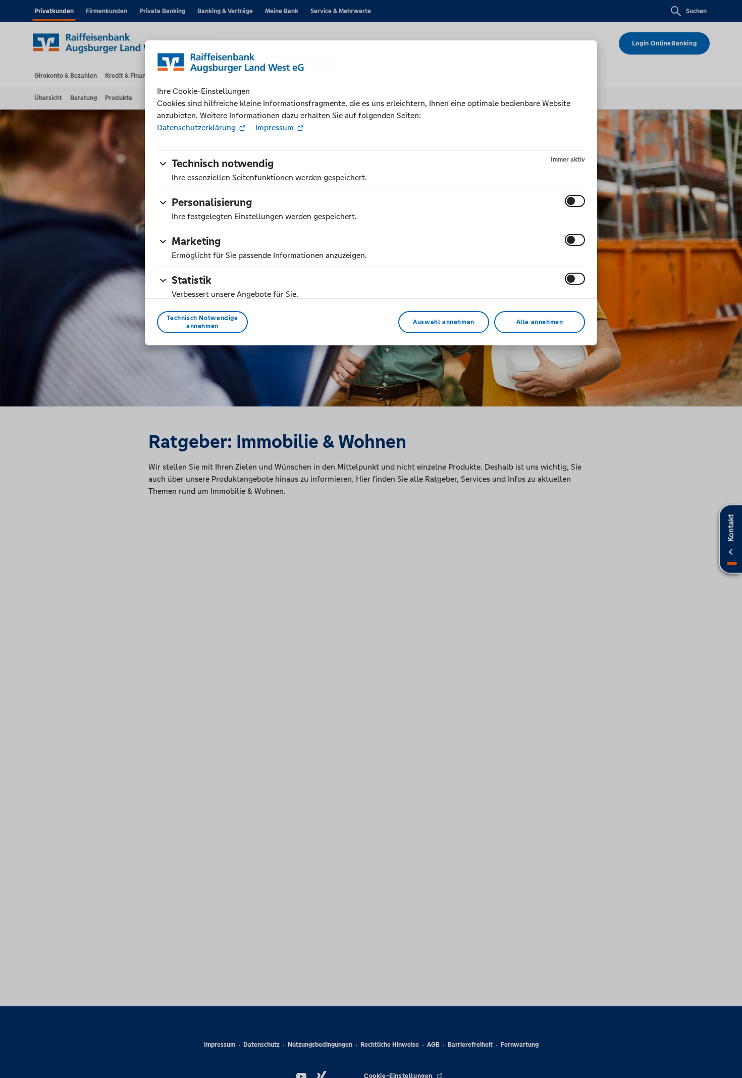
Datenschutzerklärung (197, 127)
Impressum (274, 127)
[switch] (575, 201)
